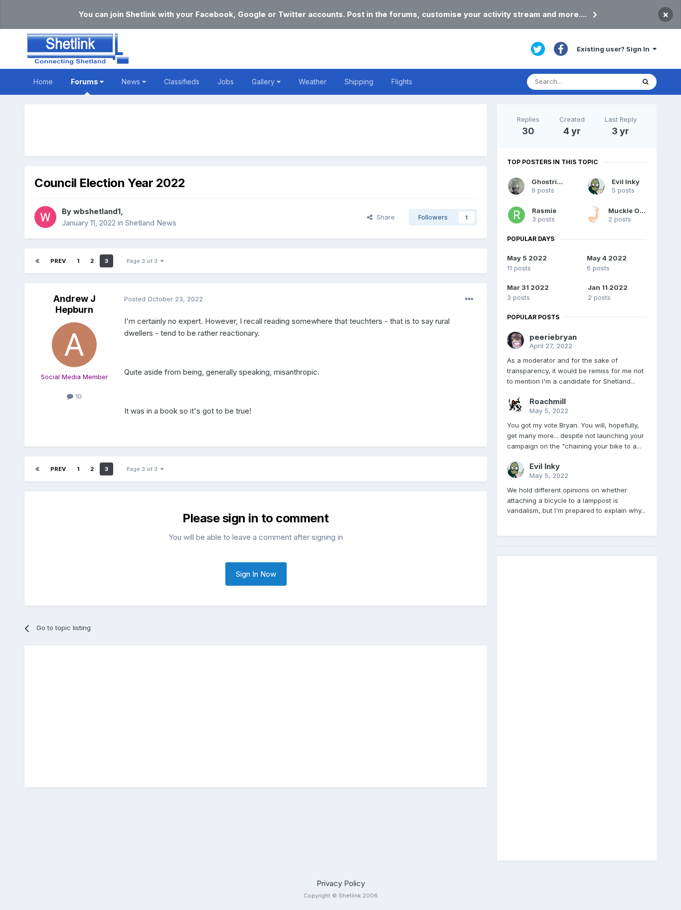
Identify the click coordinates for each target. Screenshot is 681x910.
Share (383, 217)
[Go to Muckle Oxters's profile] (594, 215)
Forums (85, 81)
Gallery (264, 81)
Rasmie (544, 211)
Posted (163, 299)
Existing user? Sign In (615, 49)
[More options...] (469, 299)
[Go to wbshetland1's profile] (45, 217)
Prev (58, 260)
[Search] (646, 82)
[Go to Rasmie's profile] (516, 215)
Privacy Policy (341, 883)
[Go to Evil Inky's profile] (596, 186)
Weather (313, 81)
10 (77, 396)
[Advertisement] (255, 130)
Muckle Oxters (632, 211)
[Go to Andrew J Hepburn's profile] (74, 344)
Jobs (225, 81)
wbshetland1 (97, 211)
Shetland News (150, 223)
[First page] (37, 260)
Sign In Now (256, 574)
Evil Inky (626, 182)
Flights (401, 81)
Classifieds (181, 81)
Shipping (358, 81)
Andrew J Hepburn (74, 304)
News (132, 81)
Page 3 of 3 (144, 260)
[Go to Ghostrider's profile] (516, 186)
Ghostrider (549, 182)
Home (43, 81)
